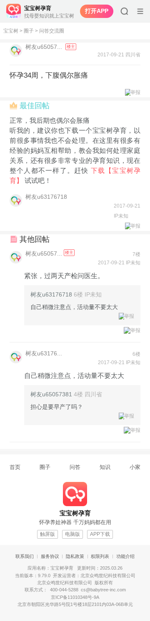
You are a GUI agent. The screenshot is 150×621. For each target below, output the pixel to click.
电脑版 (72, 534)
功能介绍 (125, 556)
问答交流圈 (51, 31)
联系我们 (24, 556)
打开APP (96, 11)
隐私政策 (75, 556)
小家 (135, 467)
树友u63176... (43, 353)
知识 (105, 467)
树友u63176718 (46, 196)
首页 (15, 467)
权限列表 (100, 556)
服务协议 (50, 556)
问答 (75, 467)
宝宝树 (10, 31)
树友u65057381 (51, 394)
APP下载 (100, 534)
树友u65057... (44, 46)
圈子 (29, 31)
